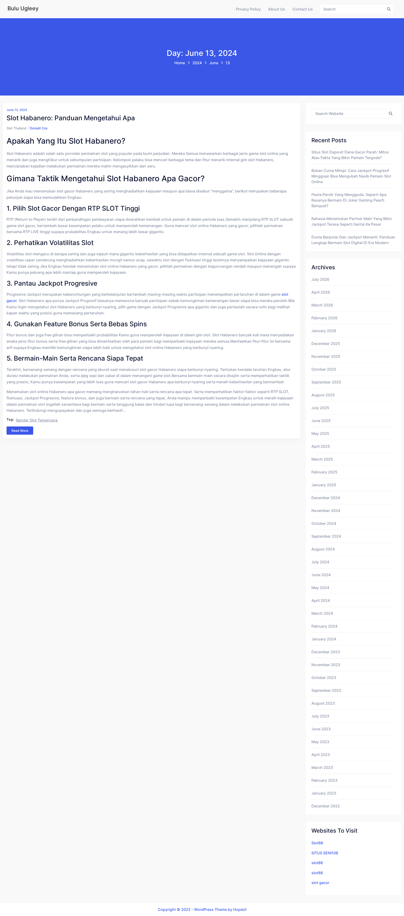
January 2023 (323, 793)
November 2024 (325, 510)
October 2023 (323, 677)
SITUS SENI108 (324, 853)
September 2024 (326, 536)
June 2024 (321, 574)
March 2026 (322, 305)
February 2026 (324, 318)
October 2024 (323, 523)
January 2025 (323, 485)
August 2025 (323, 395)
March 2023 (322, 767)
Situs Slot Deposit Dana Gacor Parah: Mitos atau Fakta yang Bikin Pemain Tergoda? (350, 155)
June (213, 62)
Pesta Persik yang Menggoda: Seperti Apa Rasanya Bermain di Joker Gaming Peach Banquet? (348, 200)
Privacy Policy (248, 9)
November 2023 (325, 664)
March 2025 (322, 459)
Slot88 (317, 843)
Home (179, 62)
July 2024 (320, 562)
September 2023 (326, 690)
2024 (197, 62)
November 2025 (325, 356)
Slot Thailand (16, 128)
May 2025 (320, 433)
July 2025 (320, 407)
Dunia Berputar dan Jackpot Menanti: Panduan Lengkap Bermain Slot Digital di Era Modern (353, 240)
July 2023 (320, 716)
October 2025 (323, 369)
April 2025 (320, 446)
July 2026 (320, 279)
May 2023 (320, 741)
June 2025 (321, 420)
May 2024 (320, 587)
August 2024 (323, 549)
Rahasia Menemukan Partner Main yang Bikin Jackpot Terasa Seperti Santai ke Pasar (351, 221)
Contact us (302, 9)
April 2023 (320, 754)
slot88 (317, 862)
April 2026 (320, 292)
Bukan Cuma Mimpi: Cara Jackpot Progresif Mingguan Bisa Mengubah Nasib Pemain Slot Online (351, 176)
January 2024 (323, 639)
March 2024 (322, 613)
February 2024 (324, 626)
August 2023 (323, 703)
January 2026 (323, 330)
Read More (19, 431)
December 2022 (325, 806)
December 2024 (325, 497)
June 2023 (321, 729)
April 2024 (320, 600)
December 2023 (325, 652)
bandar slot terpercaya (37, 420)
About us (276, 9)
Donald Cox (39, 128)
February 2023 (324, 780)
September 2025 (326, 382)
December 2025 (325, 343)
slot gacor (320, 882)
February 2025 (324, 472)
